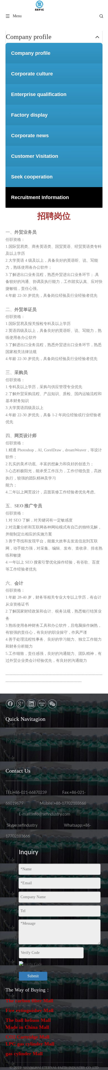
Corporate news (30, 135)
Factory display (29, 115)
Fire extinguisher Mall (29, 1010)
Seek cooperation (32, 177)
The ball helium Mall (28, 1020)
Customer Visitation (34, 156)
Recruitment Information (40, 197)
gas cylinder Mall (24, 1053)
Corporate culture (32, 74)
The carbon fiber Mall (29, 1000)
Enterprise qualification (38, 94)
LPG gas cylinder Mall (30, 1044)
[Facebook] (10, 703)
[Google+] (20, 703)
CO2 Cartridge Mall (27, 1037)
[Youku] (41, 703)
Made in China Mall (27, 1027)
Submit (33, 976)
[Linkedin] (31, 703)
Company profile (30, 53)
